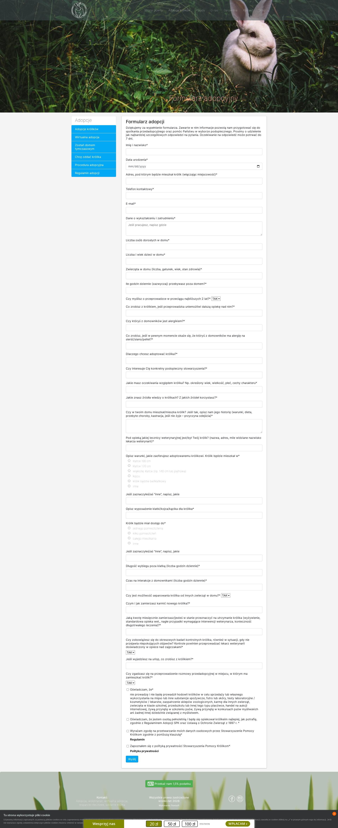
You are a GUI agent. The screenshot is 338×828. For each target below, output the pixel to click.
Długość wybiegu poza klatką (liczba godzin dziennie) (163, 566)
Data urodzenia (137, 159)
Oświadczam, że (141, 689)
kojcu (136, 476)
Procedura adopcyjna (89, 165)
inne (135, 486)
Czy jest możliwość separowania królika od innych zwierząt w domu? (173, 595)
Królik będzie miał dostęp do (146, 523)
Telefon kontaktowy (140, 189)
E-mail (131, 203)
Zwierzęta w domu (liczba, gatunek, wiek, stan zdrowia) (164, 269)
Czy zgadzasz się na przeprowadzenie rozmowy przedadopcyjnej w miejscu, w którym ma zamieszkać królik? (187, 675)
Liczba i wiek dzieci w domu (145, 254)
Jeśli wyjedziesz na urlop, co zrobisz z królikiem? (159, 659)
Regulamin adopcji (87, 173)
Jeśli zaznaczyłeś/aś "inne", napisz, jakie (152, 494)
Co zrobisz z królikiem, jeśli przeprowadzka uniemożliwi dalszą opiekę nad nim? (180, 306)
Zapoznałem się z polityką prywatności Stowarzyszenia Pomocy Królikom (180, 746)
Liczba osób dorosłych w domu (147, 240)
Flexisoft (175, 805)
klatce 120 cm (142, 466)
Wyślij (132, 759)
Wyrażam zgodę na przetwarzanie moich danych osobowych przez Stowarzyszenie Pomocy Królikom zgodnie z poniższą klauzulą (192, 732)
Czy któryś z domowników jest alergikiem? (155, 321)
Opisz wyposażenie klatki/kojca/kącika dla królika (160, 509)
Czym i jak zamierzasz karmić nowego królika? (158, 603)
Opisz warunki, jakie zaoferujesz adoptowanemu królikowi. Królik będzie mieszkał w (183, 456)
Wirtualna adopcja (87, 137)
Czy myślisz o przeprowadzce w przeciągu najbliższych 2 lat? (168, 298)
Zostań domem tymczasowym (85, 146)
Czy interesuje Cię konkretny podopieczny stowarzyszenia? (166, 368)
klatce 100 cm (142, 461)
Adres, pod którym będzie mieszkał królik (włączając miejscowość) (171, 174)
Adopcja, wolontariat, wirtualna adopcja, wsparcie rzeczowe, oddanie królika (102, 802)
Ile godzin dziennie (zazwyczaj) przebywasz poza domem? (166, 283)
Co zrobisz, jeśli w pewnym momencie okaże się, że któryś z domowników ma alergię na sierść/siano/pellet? (185, 337)
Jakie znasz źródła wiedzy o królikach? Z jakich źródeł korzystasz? (171, 397)
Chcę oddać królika (88, 157)
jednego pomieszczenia (148, 528)
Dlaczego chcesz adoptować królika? (151, 354)
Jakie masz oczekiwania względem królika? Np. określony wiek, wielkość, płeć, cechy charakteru (191, 383)
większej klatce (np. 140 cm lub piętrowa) (159, 471)
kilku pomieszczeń (144, 533)
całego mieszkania (145, 538)
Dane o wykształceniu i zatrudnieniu (150, 218)
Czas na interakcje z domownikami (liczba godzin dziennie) (166, 580)
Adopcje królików (86, 129)
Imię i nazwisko (137, 145)
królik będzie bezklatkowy (149, 481)
